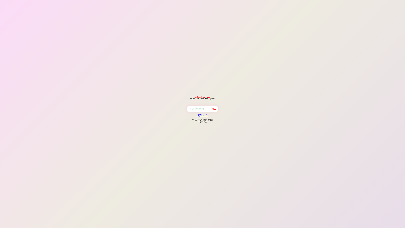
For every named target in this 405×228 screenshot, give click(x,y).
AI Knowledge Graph (202, 97)
